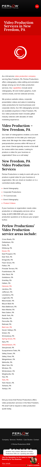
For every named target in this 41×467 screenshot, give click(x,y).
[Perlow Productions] (10, 6)
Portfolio (19, 440)
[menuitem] (5, 439)
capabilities (17, 88)
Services (13, 440)
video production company (25, 76)
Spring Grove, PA (8, 339)
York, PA (5, 380)
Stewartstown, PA (9, 345)
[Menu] (37, 6)
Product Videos (9, 203)
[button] (20, 453)
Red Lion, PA (7, 327)
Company (5, 440)
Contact (36, 440)
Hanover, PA (7, 286)
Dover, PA (6, 251)
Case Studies (28, 440)
